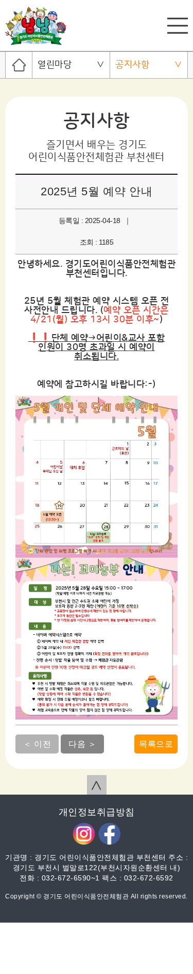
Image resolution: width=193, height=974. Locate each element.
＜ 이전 (37, 744)
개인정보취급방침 (97, 812)
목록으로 (156, 744)
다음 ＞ (82, 744)
